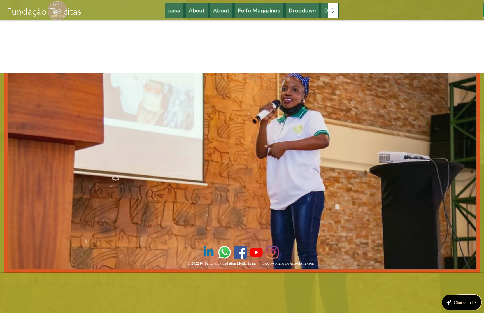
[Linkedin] (208, 252)
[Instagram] (272, 252)
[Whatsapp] (224, 252)
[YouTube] (256, 252)
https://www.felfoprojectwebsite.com (286, 263)
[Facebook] (240, 252)
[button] (259, 10)
